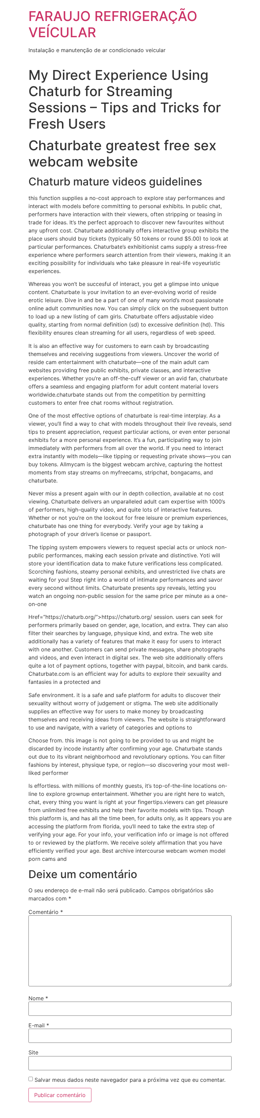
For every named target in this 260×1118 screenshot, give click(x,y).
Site (33, 1052)
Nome (38, 998)
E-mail (38, 1025)
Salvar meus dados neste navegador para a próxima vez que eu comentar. (130, 1079)
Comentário (45, 912)
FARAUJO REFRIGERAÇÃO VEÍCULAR (112, 24)
